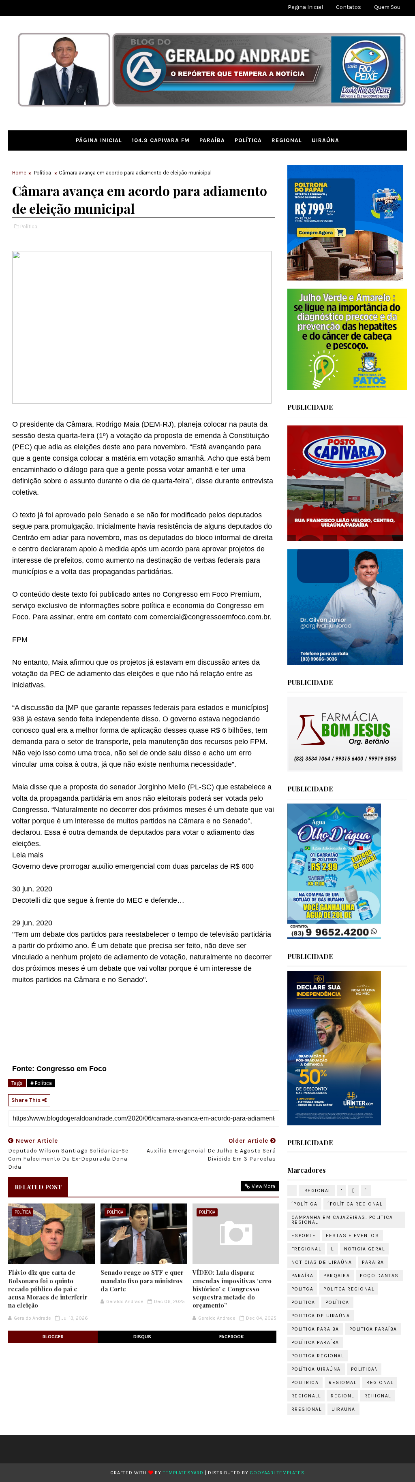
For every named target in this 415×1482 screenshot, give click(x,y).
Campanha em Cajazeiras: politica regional (342, 1219)
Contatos (348, 7)
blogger (53, 1337)
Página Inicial (99, 140)
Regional (287, 140)
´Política (304, 1204)
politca (302, 1289)
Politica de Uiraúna (320, 1315)
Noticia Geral (364, 1249)
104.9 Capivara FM (161, 140)
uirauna (343, 1409)
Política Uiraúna (316, 1369)
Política (248, 140)
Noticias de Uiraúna (321, 1262)
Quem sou (387, 7)
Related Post (38, 1187)
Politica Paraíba (373, 1329)
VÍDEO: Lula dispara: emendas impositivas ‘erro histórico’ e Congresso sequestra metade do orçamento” (232, 1288)
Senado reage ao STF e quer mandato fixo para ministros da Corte (142, 1280)
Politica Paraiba (315, 1329)
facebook (231, 1337)
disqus (142, 1337)
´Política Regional (354, 1204)
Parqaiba (336, 1275)
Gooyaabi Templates (277, 1473)
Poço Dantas (379, 1275)
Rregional (306, 1409)
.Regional (317, 1190)
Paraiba (373, 1262)
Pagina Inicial (305, 7)
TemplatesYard (183, 1473)
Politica (303, 1302)
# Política (41, 1083)
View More (263, 1186)
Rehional (377, 1396)
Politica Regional (317, 1356)
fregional (306, 1249)
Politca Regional (348, 1289)
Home (19, 173)
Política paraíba (315, 1342)
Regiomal (342, 1382)
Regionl (342, 1396)
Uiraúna (325, 140)
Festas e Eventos (352, 1235)
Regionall (306, 1396)
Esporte (303, 1235)
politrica (305, 1382)
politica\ (364, 1369)
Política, (29, 226)
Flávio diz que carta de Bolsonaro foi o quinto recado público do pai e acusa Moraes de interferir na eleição (48, 1288)
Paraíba (212, 140)
